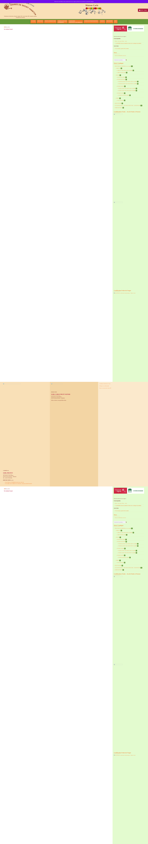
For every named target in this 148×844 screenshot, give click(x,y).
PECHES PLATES (120, 93)
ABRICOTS (118, 68)
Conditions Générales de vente (104, 383)
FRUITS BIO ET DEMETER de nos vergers (123, 66)
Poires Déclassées (120, 100)
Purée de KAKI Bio (118, 55)
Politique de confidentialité (104, 385)
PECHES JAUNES (120, 86)
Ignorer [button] (92, 1)
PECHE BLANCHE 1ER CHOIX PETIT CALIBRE (127, 83)
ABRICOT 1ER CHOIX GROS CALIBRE (124, 70)
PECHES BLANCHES (121, 79)
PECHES (117, 75)
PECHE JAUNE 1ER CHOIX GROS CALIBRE (126, 88)
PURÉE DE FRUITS (118, 107)
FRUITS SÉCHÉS (118, 103)
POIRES (117, 98)
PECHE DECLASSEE (121, 77)
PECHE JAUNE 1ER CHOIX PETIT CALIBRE (126, 90)
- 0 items (144, 10)
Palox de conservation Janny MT (105, 388)
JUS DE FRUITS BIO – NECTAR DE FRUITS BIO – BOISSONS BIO (127, 105)
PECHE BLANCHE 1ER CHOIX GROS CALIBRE (127, 81)
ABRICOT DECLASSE (121, 72)
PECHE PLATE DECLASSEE (123, 95)
